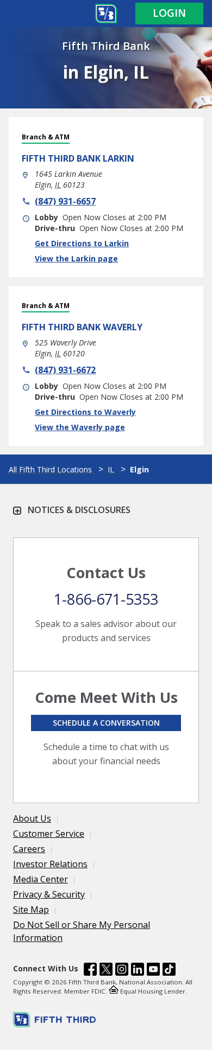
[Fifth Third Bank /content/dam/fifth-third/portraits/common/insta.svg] (121, 971)
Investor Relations (50, 864)
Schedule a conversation (106, 723)
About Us (32, 818)
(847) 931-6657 (65, 201)
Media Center (40, 879)
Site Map (31, 909)
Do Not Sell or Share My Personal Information (81, 931)
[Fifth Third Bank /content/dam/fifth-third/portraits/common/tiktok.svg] (169, 971)
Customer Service (48, 834)
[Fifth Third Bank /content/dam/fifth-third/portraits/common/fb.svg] (90, 971)
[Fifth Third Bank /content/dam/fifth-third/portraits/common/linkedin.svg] (137, 971)
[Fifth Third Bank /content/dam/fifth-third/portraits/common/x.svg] (106, 971)
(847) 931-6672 (65, 370)
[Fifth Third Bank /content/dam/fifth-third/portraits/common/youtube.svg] (153, 971)
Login (169, 13)
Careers (29, 849)
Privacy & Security (49, 894)
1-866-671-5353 (106, 599)
